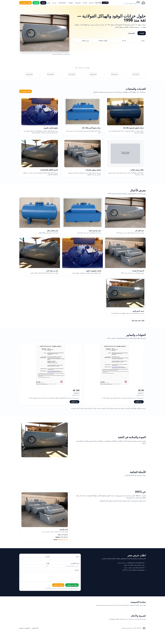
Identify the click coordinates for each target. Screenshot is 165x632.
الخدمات (85, 3)
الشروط (21, 628)
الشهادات (70, 3)
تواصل (48, 3)
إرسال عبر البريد (58, 585)
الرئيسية (91, 3)
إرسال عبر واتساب (72, 585)
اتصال (43, 3)
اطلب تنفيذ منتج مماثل (138, 320)
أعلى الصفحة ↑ (34, 628)
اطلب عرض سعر (25, 3)
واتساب (36, 3)
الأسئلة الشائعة (62, 3)
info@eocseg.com (63, 539)
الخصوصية (27, 628)
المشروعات (78, 3)
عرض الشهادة (138, 402)
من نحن (54, 3)
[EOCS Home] (143, 2)
